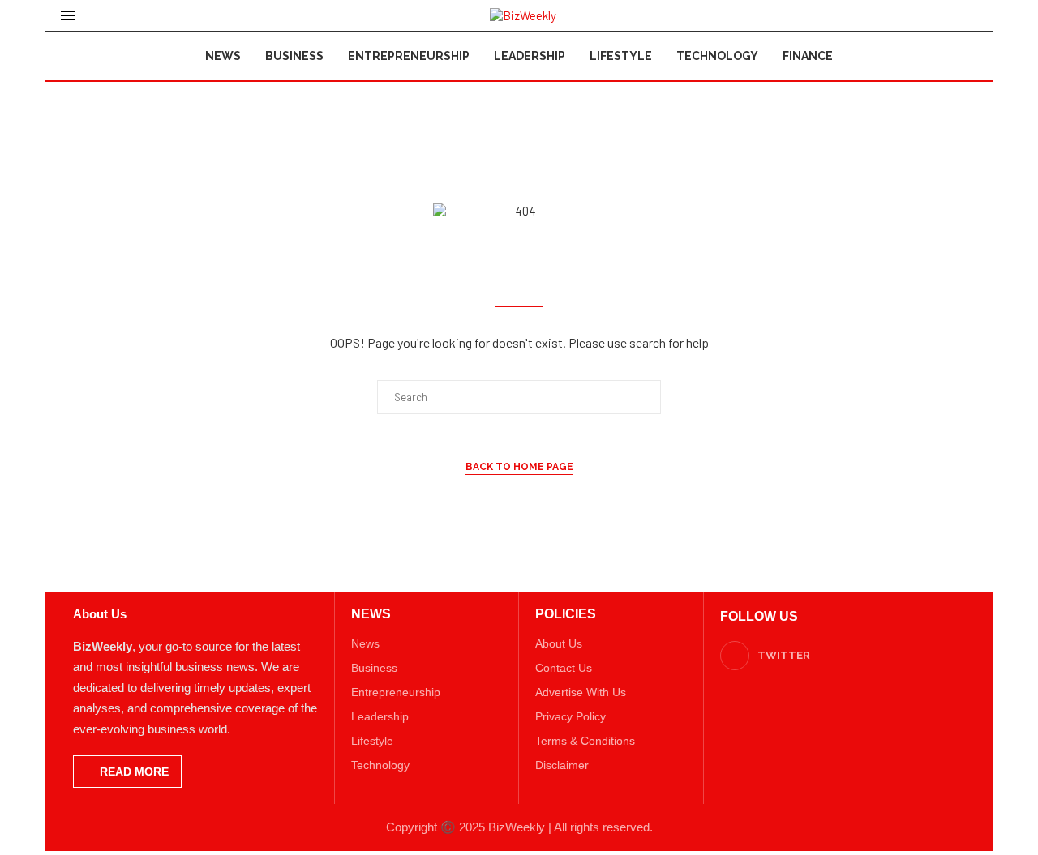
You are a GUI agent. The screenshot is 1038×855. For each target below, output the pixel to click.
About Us (558, 643)
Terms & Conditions (585, 740)
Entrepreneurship (409, 55)
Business (294, 55)
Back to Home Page (519, 466)
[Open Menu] (68, 15)
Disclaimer (562, 765)
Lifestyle (621, 55)
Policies (565, 614)
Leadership (529, 55)
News (223, 55)
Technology (717, 55)
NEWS (371, 614)
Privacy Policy (570, 716)
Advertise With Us (580, 692)
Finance (808, 55)
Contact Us (563, 667)
